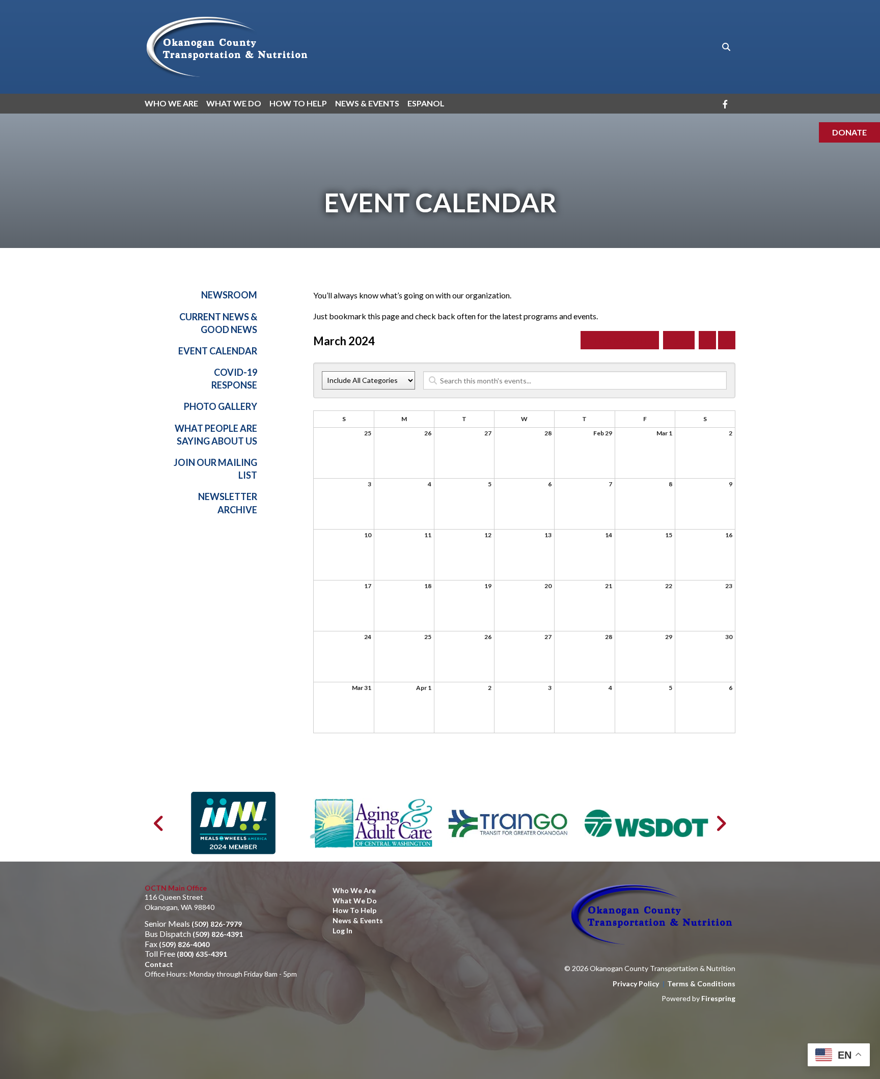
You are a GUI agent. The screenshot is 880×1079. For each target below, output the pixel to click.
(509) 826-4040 (184, 944)
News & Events (367, 103)
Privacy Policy (636, 983)
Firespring (718, 998)
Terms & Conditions (701, 983)
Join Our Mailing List (215, 469)
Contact (159, 964)
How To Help (298, 103)
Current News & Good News (218, 323)
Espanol (426, 103)
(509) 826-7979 (216, 924)
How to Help (354, 910)
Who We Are (171, 103)
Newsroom (229, 294)
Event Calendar (217, 350)
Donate (849, 132)
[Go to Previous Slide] (159, 823)
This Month (620, 340)
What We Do (233, 103)
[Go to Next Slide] (720, 823)
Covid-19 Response (234, 379)
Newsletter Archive (227, 503)
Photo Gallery (220, 406)
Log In (342, 930)
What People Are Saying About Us (216, 435)
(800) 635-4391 (202, 954)
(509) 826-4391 (218, 934)
